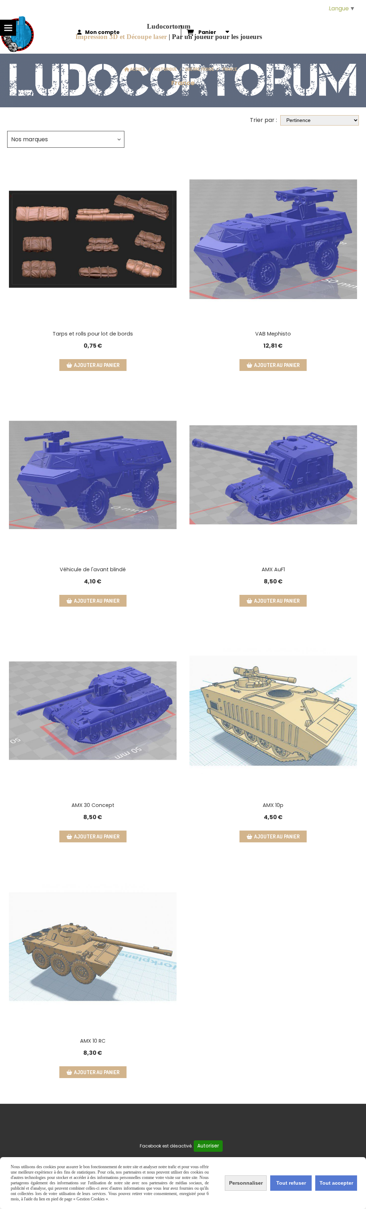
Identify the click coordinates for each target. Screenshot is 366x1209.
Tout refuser (291, 1183)
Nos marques (29, 139)
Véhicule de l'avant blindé (93, 569)
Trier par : (263, 120)
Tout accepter (336, 1183)
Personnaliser (246, 1183)
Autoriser (208, 1145)
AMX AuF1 (273, 569)
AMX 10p (273, 805)
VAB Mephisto (273, 333)
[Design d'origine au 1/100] (273, 239)
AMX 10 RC (92, 1040)
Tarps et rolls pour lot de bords (93, 333)
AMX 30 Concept (92, 805)
